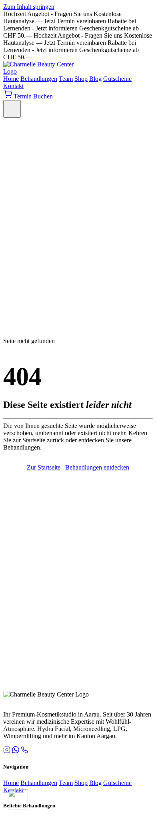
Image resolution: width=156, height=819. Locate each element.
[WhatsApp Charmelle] (16, 751)
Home (11, 78)
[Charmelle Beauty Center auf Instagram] (7, 751)
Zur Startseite (43, 467)
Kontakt (13, 85)
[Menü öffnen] (12, 109)
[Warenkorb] (8, 96)
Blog (95, 78)
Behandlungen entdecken (97, 467)
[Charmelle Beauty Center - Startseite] (43, 71)
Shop (81, 78)
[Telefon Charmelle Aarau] (24, 751)
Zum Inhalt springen (28, 6)
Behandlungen (38, 78)
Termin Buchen (33, 96)
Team (66, 78)
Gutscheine (117, 78)
